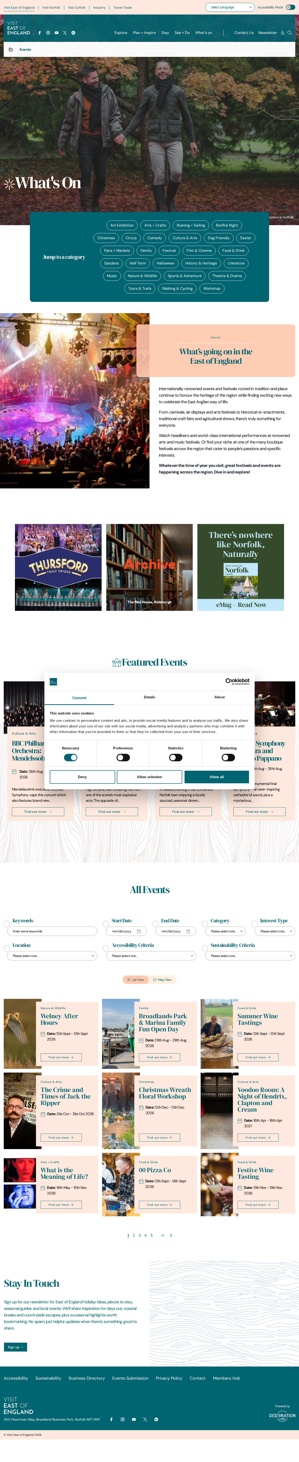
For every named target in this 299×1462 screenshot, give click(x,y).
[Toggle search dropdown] (290, 33)
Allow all (217, 777)
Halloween (165, 263)
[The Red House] (149, 567)
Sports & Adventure (185, 276)
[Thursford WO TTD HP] (58, 567)
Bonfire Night (227, 225)
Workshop (212, 288)
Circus (131, 238)
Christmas (106, 238)
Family (146, 250)
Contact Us (244, 32)
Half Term (138, 263)
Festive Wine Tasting (256, 1173)
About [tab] (219, 697)
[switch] (123, 757)
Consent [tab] (79, 698)
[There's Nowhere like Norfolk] (240, 567)
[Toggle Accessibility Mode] (290, 7)
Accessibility (16, 1378)
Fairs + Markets (117, 250)
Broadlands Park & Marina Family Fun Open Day (163, 1022)
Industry (99, 7)
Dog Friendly (219, 238)
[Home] (10, 49)
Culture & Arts (185, 238)
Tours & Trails (139, 288)
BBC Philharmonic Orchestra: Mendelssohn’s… (37, 750)
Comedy (154, 238)
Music (112, 276)
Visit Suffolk (76, 7)
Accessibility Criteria (133, 945)
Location (21, 945)
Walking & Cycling (177, 288)
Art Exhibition (122, 225)
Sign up (13, 1347)
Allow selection (149, 777)
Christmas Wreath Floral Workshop (165, 1093)
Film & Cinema (199, 250)
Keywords (23, 921)
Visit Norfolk (51, 7)
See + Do (182, 32)
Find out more (35, 812)
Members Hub (226, 1378)
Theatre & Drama (227, 276)
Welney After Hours (59, 1019)
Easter (245, 238)
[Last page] (171, 1235)
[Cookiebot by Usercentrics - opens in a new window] (229, 681)
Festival (169, 250)
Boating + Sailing (191, 225)
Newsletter (267, 32)
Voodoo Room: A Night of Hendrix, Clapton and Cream (262, 1099)
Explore (120, 32)
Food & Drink (233, 250)
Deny (82, 777)
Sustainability (48, 1378)
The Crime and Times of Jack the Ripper (66, 1096)
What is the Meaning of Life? (64, 1173)
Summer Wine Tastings (258, 1019)
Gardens (111, 263)
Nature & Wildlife (142, 276)
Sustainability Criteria (233, 945)
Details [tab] (149, 697)
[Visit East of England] (18, 28)
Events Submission (130, 1378)
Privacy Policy (169, 1378)
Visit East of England (19, 7)
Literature (236, 263)
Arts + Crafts (155, 225)
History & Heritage (201, 263)
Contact (198, 1378)
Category (220, 921)
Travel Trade (122, 7)
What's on (203, 32)
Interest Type (274, 921)
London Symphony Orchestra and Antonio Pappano (259, 750)
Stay (165, 32)
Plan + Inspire (144, 32)
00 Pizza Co (155, 1170)
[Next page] (162, 1235)
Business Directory (87, 1378)
